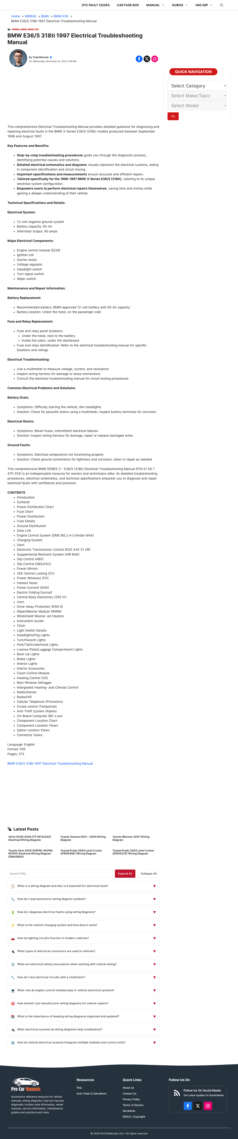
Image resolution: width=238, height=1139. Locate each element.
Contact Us (129, 1093)
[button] (221, 5)
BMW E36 (33, 29)
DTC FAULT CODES (96, 5)
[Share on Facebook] (139, 59)
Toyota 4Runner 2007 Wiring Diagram (130, 838)
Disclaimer (129, 1110)
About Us (128, 1087)
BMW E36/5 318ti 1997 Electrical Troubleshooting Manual (50, 763)
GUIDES (177, 5)
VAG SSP (201, 5)
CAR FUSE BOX (128, 5)
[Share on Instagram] (154, 59)
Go (173, 116)
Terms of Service (133, 1105)
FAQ (79, 1087)
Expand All (125, 873)
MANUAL (153, 5)
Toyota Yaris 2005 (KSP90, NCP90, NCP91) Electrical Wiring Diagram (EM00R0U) (30, 853)
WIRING (16, 29)
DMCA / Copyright (134, 1116)
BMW (24, 29)
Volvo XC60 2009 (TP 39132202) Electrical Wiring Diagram (29, 838)
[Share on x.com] (147, 59)
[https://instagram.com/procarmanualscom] (208, 1106)
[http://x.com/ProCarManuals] (198, 1106)
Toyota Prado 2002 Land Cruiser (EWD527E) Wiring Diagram (133, 852)
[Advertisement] (83, 98)
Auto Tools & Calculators (92, 1093)
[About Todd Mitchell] (18, 59)
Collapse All (149, 873)
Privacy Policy (131, 1099)
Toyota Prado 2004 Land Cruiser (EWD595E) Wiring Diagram (81, 852)
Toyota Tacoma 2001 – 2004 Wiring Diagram (83, 838)
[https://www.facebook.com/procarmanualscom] (188, 1106)
